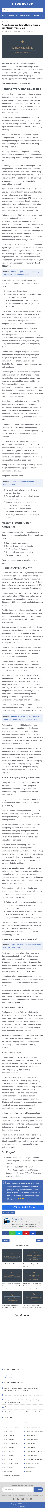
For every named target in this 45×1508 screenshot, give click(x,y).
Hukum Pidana (9, 1212)
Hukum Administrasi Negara (34, 1431)
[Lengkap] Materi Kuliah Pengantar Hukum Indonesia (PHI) (23, 1395)
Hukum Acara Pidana (33, 1427)
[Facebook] (14, 1499)
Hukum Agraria (8, 1435)
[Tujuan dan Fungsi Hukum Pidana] (33, 1255)
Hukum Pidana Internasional (34, 1459)
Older (39, 1240)
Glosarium (29, 1423)
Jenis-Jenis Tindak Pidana (10, 1264)
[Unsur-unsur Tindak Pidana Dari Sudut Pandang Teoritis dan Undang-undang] (33, 1275)
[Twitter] (18, 1499)
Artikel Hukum (8, 1423)
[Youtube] (30, 1499)
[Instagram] (26, 1499)
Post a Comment (28, 31)
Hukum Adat (7, 1431)
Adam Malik (17, 1219)
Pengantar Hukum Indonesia (12, 1375)
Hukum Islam (25, 16)
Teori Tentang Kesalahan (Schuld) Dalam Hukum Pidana (33, 1306)
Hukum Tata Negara (32, 1463)
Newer (6, 1240)
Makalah (36, 16)
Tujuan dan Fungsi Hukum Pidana (31, 1265)
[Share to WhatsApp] (12, 1233)
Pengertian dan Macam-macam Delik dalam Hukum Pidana (24, 1412)
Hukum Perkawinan (32, 1455)
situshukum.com (29, 1504)
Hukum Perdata (8, 1451)
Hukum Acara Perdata (10, 1427)
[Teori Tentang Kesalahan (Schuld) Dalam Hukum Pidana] (33, 1297)
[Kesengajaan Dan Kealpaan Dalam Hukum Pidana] (12, 1297)
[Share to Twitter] (19, 1233)
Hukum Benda (30, 1435)
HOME (4, 16)
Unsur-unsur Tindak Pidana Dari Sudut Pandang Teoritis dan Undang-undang (32, 1286)
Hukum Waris (30, 1467)
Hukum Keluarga (9, 1447)
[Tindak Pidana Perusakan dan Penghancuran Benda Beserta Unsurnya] (12, 1275)
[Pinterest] (22, 1499)
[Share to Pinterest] (25, 1233)
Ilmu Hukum (7, 1471)
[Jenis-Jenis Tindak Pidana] (12, 1255)
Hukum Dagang (8, 1439)
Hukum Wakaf (8, 1467)
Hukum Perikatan (9, 1455)
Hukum (12, 16)
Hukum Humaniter (32, 1439)
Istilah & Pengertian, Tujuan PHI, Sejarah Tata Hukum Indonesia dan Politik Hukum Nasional (21, 1389)
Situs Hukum (23, 4)
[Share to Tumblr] (39, 1233)
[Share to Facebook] (5, 1233)
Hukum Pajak (30, 1447)
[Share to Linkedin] (32, 1233)
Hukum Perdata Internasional (34, 1451)
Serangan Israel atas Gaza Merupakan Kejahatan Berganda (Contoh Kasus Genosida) (23, 1401)
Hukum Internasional (10, 1443)
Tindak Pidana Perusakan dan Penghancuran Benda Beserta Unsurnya (11, 1286)
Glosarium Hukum (11, 1407)
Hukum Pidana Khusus (10, 1463)
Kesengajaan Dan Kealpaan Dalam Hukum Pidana (10, 1306)
